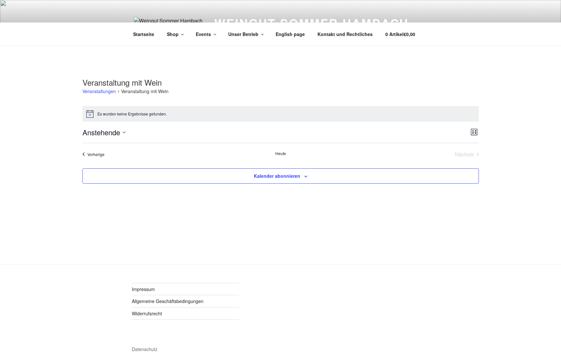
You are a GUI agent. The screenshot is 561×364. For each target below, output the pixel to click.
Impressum (143, 289)
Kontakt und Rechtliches (345, 34)
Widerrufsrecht (147, 313)
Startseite (143, 34)
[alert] (280, 114)
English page (290, 34)
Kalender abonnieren (277, 176)
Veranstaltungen (99, 91)
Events (203, 34)
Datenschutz (144, 349)
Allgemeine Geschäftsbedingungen (168, 301)
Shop (173, 34)
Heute (280, 153)
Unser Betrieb (243, 34)
